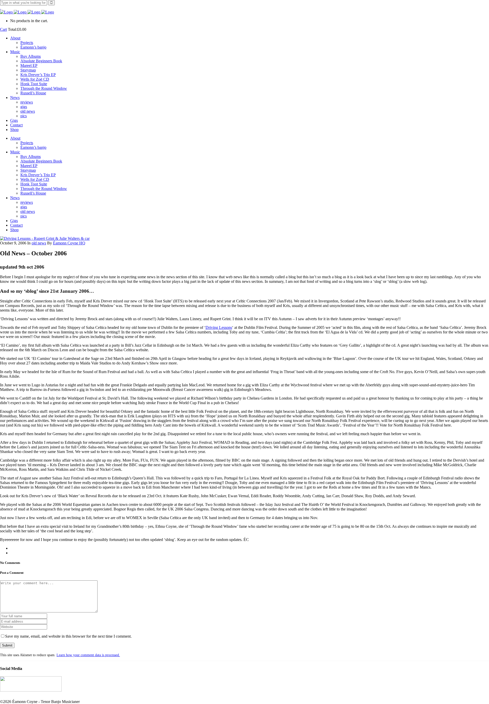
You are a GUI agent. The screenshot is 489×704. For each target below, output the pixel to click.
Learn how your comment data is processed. (88, 655)
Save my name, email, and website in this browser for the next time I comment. (68, 636)
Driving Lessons (219, 327)
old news (39, 243)
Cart (3, 29)
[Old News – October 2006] (45, 238)
